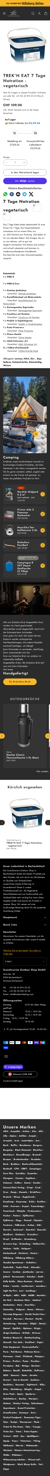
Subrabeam (37, 1403)
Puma (26, 1361)
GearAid (30, 1229)
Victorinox (26, 1440)
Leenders (41, 1285)
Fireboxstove (34, 1210)
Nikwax (40, 1309)
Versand (17, 109)
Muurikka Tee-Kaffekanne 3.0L (27, 529)
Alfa (41, 1131)
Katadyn (31, 1276)
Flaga (19, 1220)
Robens (7, 1370)
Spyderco (30, 1393)
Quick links (10, 924)
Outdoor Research (13, 1337)
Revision (35, 1365)
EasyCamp (9, 1201)
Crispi (30, 1187)
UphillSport (33, 1436)
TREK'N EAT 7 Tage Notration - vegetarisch (24, 844)
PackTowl (30, 1342)
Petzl (18, 1356)
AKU (6, 1131)
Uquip (6, 1440)
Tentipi (14, 1422)
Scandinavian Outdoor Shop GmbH (24, 970)
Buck (6, 1164)
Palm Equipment (12, 1347)
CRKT (24, 1168)
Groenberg (30, 1239)
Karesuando (18, 1276)
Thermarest (26, 1422)
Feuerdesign (38, 1206)
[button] (4, 13)
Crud (38, 1187)
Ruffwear (39, 1370)
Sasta (25, 1375)
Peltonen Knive (32, 1351)
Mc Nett (7, 1300)
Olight (33, 1323)
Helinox (7, 1248)
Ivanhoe (17, 1271)
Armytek (8, 1140)
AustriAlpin (27, 1140)
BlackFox (38, 1149)
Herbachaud (10, 1253)
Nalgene (20, 1309)
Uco (23, 1436)
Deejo (14, 1192)
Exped (25, 1206)
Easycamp (21, 1201)
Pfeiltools (28, 1356)
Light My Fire (10, 1290)
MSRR (31, 1295)
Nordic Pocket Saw (35, 1314)
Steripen (33, 1398)
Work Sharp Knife (27, 1464)
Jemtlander (29, 1271)
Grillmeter (17, 1239)
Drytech (7, 1196)
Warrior (20, 1445)
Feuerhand (9, 1210)
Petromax (8, 1356)
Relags (25, 1365)
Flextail (28, 1220)
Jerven (40, 1271)
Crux (6, 1192)
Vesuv (15, 1440)
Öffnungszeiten (12, 1000)
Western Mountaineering (27, 1450)
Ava (37, 1140)
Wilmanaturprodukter (14, 1459)
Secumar (20, 1384)
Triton (19, 1431)
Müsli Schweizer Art (27, 344)
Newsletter (9, 932)
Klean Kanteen (25, 1281)
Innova (7, 1271)
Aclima (26, 1131)
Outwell (7, 1342)
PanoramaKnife (30, 1347)
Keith (41, 1276)
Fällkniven (20, 1225)
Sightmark (32, 1384)
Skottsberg (17, 1389)
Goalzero (20, 1234)
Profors (17, 1361)
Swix (33, 1412)
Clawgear (8, 1178)
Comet (27, 1182)
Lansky (16, 1285)
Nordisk (7, 1318)
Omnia (42, 1323)
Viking (37, 1440)
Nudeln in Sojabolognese (30, 324)
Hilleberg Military (24, 1257)
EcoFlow (41, 1201)
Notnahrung (9, 1323)
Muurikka (30, 1304)
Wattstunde (32, 1445)
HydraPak (8, 1267)
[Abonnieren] (44, 961)
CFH (16, 1168)
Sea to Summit (21, 1379)
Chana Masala (25, 337)
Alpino (13, 1135)
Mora (20, 1304)
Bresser (7, 1159)
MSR (23, 1295)
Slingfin (28, 1389)
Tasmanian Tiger (32, 1417)
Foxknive (8, 1225)
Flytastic (38, 1220)
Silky (42, 1384)
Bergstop (8, 1149)
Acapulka (15, 1131)
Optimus (27, 1328)
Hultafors (31, 1262)
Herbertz (24, 1253)
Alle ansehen (42, 771)
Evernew (15, 1206)
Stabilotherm (10, 1398)
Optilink (17, 1328)
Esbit (6, 1206)
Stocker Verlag (21, 1403)
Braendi (37, 1154)
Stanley (23, 1398)
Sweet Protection (27, 1408)
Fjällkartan (28, 1215)
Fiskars (17, 1215)
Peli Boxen (17, 1351)
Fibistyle (21, 1210)
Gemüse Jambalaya (27, 293)
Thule (37, 1422)
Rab (18, 1365)
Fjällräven (8, 1220)
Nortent (29, 1318)
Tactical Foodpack (12, 1417)
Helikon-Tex (39, 1243)
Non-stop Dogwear (13, 1314)
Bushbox (15, 1164)
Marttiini (41, 1295)
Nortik (39, 1318)
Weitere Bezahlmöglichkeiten (25, 188)
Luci (21, 1290)
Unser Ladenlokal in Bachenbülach (24, 866)
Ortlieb (26, 1332)
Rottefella (27, 1370)
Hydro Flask (22, 1267)
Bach (6, 1145)
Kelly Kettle (9, 1281)
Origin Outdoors (12, 1332)
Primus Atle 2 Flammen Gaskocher (25, 512)
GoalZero (8, 1234)
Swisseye (24, 1412)
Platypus (39, 1356)
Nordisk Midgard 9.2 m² (27, 493)
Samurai (15, 1375)
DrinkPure (35, 1192)
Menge (6, 157)
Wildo (6, 1454)
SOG (6, 1375)
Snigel (38, 1389)
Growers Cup (10, 1243)
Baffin (14, 1145)
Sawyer (7, 1379)
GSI (39, 1225)
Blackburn (8, 1154)
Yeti (41, 1464)
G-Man (31, 1225)
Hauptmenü (10, 917)
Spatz (20, 1393)
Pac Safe (18, 1342)
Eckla (32, 1201)
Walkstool (8, 1445)
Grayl (6, 1239)
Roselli (17, 1370)
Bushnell (8, 1168)
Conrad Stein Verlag (14, 1187)
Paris (6, 1351)
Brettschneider (21, 1159)
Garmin (7, 1229)
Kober (6, 1285)
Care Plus (8, 1173)
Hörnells (35, 1267)
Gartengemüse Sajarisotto (30, 310)
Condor (37, 1182)
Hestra (34, 1253)
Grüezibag (25, 1243)
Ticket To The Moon (13, 1426)
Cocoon (19, 1178)
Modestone (9, 1304)
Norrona (18, 1318)
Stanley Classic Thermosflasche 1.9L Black (22, 756)
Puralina (35, 1361)
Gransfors (32, 1234)
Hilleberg (8, 1257)
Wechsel (8, 1450)
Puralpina (8, 1365)
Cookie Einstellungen (13, 1080)
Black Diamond (23, 1149)
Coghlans (31, 1178)
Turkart (7, 1436)
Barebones (25, 1145)
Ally (5, 1135)
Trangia (37, 1426)
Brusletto (36, 1159)
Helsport (26, 1248)
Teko (6, 1422)
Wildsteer (17, 1454)
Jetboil (6, 1276)
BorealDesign (23, 1154)
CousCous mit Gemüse (28, 317)
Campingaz (35, 1168)
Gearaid (41, 1229)
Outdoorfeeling (32, 1337)
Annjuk (33, 1135)
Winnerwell (34, 1459)
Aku (34, 1131)
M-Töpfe (7, 1295)
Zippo (6, 1468)
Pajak (40, 1342)
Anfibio (23, 1135)
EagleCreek (29, 1196)
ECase (17, 1196)
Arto (17, 1140)
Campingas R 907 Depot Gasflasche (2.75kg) (25, 567)
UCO (16, 1436)
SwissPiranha (10, 1412)
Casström (32, 1173)
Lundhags (31, 1290)
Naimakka (8, 1309)
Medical (37, 1300)
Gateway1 (18, 1229)
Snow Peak (9, 1393)
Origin (37, 1328)
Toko (28, 1426)
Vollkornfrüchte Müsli (28, 350)
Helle (17, 1248)
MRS (16, 1295)
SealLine (35, 1379)
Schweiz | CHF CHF (22, 1074)
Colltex (18, 1182)
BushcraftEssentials (32, 1164)
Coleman (8, 1182)
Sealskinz (8, 1384)
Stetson (7, 1403)
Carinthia (21, 1173)
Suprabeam (9, 1408)
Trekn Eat (8, 1431)
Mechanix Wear (22, 1300)
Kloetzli (39, 1281)
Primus (7, 1361)
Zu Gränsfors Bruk (20, 681)
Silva (6, 1389)
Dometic (23, 1192)
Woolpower (9, 1464)
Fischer (7, 1215)
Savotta (34, 1375)
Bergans (37, 1145)
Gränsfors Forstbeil (23, 544)
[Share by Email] (18, 195)
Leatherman (27, 1285)
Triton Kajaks (31, 1431)
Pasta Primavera (25, 330)
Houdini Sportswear (13, 1262)
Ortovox (36, 1332)
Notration (23, 1323)
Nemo (30, 1309)
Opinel (7, 1328)
